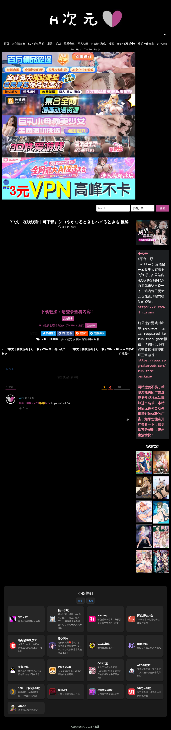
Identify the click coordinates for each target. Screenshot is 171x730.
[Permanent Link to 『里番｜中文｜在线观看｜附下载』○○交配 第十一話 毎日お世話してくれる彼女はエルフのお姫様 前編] (144, 487)
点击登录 (68, 318)
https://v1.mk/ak (60, 403)
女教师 (77, 339)
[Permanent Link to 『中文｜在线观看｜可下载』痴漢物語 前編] (144, 536)
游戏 (58, 43)
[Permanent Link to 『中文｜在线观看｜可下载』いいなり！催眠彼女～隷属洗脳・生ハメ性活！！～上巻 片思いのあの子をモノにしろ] (161, 512)
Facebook (67, 333)
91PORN (162, 43)
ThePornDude (92, 49)
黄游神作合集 (146, 43)
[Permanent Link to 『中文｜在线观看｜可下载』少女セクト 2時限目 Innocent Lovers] (161, 462)
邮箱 (80, 600)
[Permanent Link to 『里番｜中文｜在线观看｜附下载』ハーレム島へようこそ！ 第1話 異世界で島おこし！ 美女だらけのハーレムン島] (144, 561)
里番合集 (69, 43)
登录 (11, 369)
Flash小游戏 (98, 43)
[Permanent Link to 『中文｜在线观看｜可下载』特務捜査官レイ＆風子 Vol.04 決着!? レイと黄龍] (161, 561)
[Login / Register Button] (164, 34)
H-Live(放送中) (126, 43)
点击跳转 (91, 325)
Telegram (99, 333)
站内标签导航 (36, 43)
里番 (50, 43)
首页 (6, 43)
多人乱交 (66, 339)
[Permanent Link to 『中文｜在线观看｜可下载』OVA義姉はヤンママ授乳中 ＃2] (144, 511)
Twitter (50, 333)
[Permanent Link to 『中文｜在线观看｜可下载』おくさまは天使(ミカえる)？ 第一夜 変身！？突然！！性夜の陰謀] (161, 537)
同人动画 (83, 43)
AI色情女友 (18, 43)
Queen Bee (54, 339)
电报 (91, 600)
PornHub (75, 49)
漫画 (111, 43)
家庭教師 (87, 339)
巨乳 (96, 339)
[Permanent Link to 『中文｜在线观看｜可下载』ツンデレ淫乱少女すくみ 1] (144, 462)
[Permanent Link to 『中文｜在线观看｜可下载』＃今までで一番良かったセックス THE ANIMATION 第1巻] (161, 487)
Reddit (83, 333)
